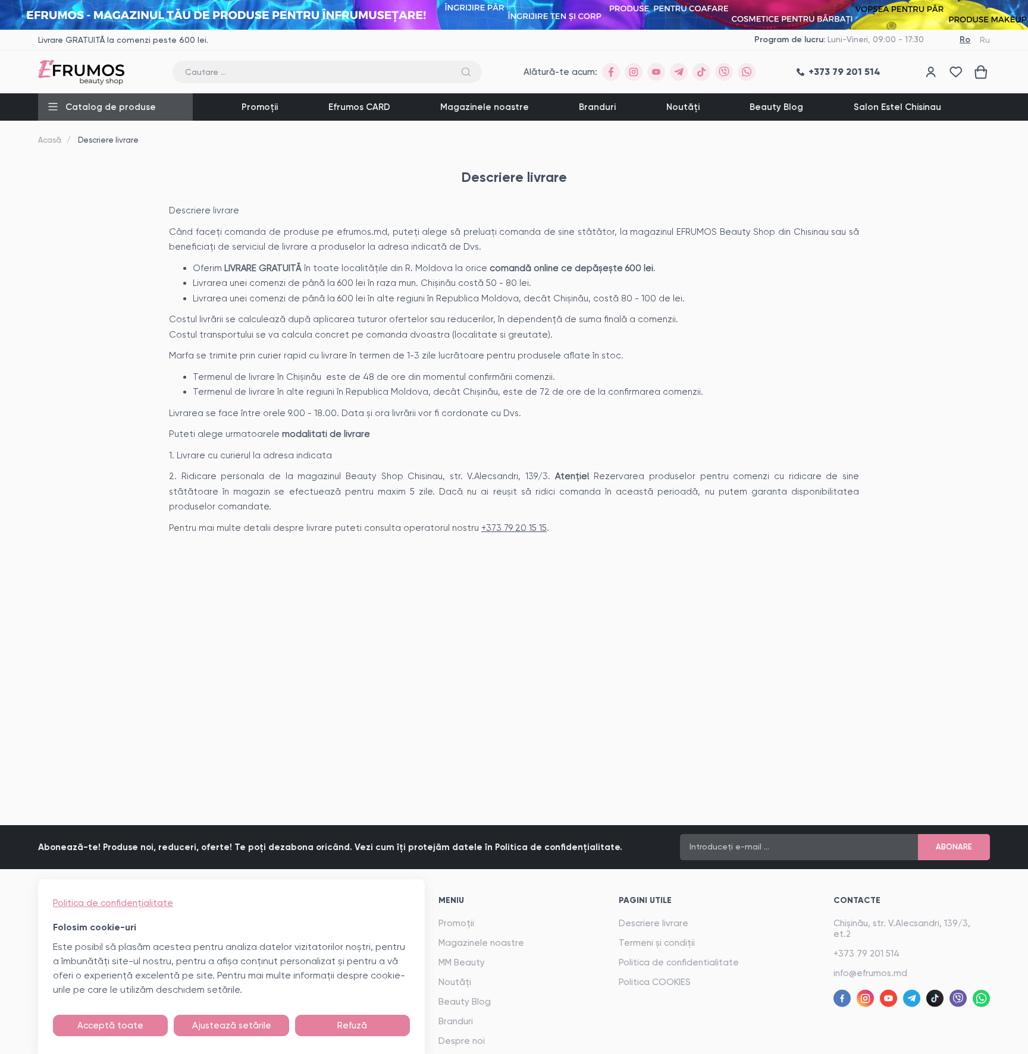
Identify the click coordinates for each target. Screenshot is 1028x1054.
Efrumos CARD (359, 107)
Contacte (856, 900)
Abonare (954, 846)
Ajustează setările (231, 1025)
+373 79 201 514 (866, 953)
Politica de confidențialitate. (558, 847)
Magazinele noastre (484, 107)
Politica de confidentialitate (679, 962)
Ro (965, 39)
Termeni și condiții (657, 942)
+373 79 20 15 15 (514, 528)
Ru (985, 40)
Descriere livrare (653, 923)
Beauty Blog (776, 107)
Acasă (49, 140)
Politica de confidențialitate (113, 903)
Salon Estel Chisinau (897, 107)
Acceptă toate (110, 1025)
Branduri (597, 107)
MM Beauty (461, 962)
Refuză (352, 1025)
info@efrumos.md (870, 973)
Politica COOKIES (655, 982)
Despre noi (461, 1041)
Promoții (260, 107)
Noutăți (683, 107)
